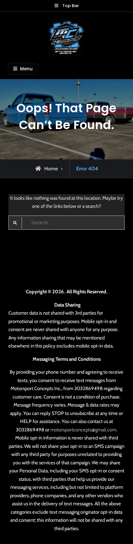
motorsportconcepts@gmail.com (83, 430)
